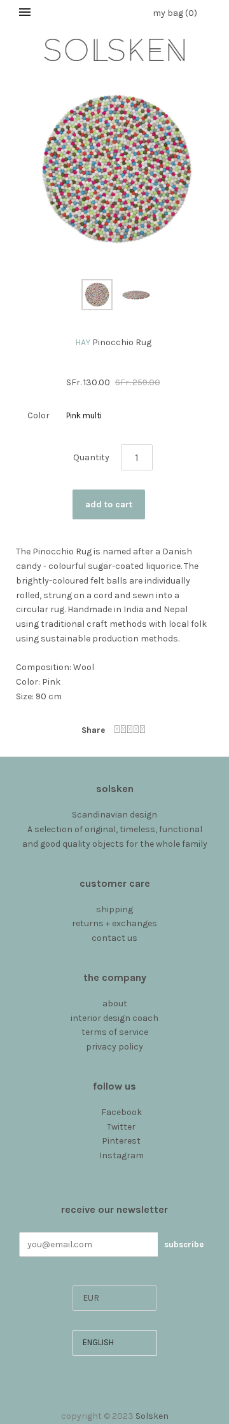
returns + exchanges (114, 923)
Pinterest (121, 1140)
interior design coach (114, 1018)
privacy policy (114, 1046)
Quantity (91, 457)
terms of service (114, 1032)
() (175, 13)
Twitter (121, 1126)
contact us (114, 938)
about (114, 1003)
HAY (82, 342)
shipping (114, 909)
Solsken (152, 1416)
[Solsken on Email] (114, 1170)
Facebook (121, 1112)
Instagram (121, 1155)
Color (38, 415)
